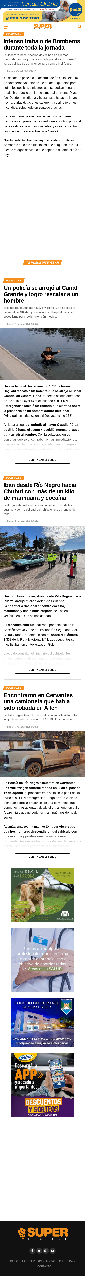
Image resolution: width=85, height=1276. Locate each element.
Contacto (44, 1266)
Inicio (14, 1261)
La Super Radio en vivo (38, 1261)
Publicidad (67, 1261)
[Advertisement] (42, 213)
